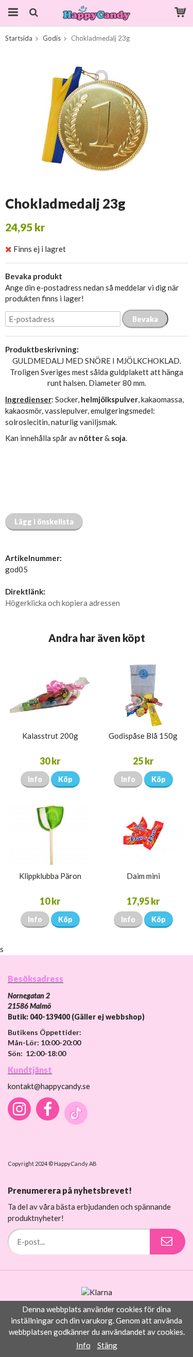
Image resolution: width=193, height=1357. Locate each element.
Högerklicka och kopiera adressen (62, 602)
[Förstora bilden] (96, 120)
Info (35, 779)
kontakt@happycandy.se (49, 1086)
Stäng (107, 1345)
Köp (65, 779)
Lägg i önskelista (44, 521)
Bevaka (145, 319)
